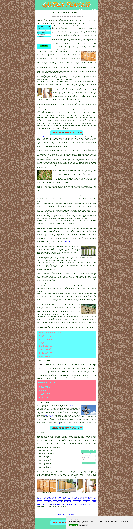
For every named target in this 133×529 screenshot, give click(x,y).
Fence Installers (41, 498)
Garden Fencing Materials (43, 109)
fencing (88, 115)
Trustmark (57, 423)
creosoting (93, 372)
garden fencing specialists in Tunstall (53, 471)
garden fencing (49, 23)
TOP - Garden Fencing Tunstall (45, 509)
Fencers (55, 500)
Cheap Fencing (68, 500)
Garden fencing (56, 109)
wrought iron (44, 111)
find (41, 434)
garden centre (72, 28)
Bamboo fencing (41, 195)
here (71, 405)
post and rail (74, 114)
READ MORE (67, 241)
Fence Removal (47, 500)
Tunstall (45, 136)
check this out (49, 415)
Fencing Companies (72, 498)
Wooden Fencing (51, 498)
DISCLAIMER (94, 9)
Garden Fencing (41, 502)
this (51, 416)
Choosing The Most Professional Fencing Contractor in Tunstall (69, 39)
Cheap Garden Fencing (81, 497)
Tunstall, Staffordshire (77, 477)
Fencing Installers (45, 497)
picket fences (47, 250)
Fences (89, 498)
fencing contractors (82, 88)
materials (60, 30)
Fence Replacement (71, 501)
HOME (79, 9)
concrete (86, 111)
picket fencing (50, 115)
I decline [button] (75, 525)
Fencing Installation (59, 501)
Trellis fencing (57, 178)
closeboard (88, 114)
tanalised (68, 371)
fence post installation (43, 372)
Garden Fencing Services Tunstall (50, 448)
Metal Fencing (82, 498)
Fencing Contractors (76, 504)
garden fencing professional (87, 34)
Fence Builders (92, 497)
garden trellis (91, 365)
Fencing (60, 500)
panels (94, 370)
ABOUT (85, 9)
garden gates (54, 370)
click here (52, 413)
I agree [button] (71, 525)
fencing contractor (65, 127)
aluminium (51, 111)
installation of (50, 365)
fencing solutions (73, 101)
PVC (65, 111)
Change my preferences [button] (83, 525)
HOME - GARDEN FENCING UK (66, 514)
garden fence (69, 19)
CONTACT (89, 9)
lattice (50, 114)
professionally (82, 37)
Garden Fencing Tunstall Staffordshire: (47, 19)
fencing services (45, 375)
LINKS (82, 9)
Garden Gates (81, 501)
